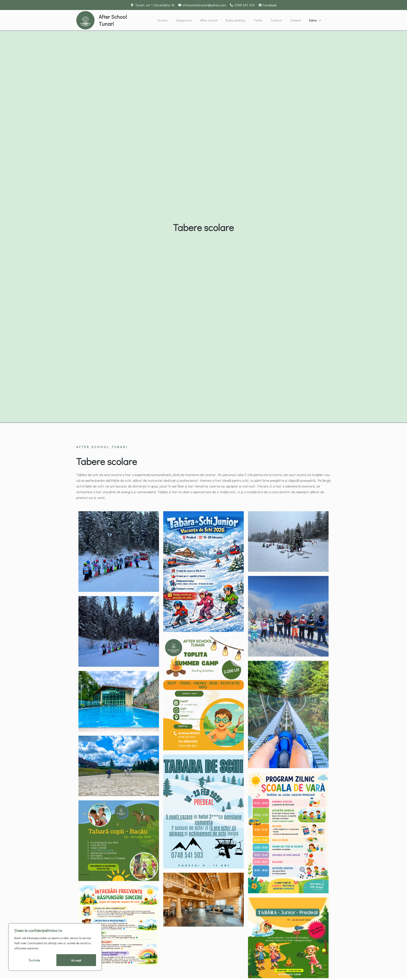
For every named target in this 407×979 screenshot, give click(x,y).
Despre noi (184, 20)
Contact (276, 20)
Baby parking (235, 20)
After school (208, 20)
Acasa (163, 20)
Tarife (258, 20)
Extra (313, 20)
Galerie (295, 20)
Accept (76, 960)
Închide (34, 960)
